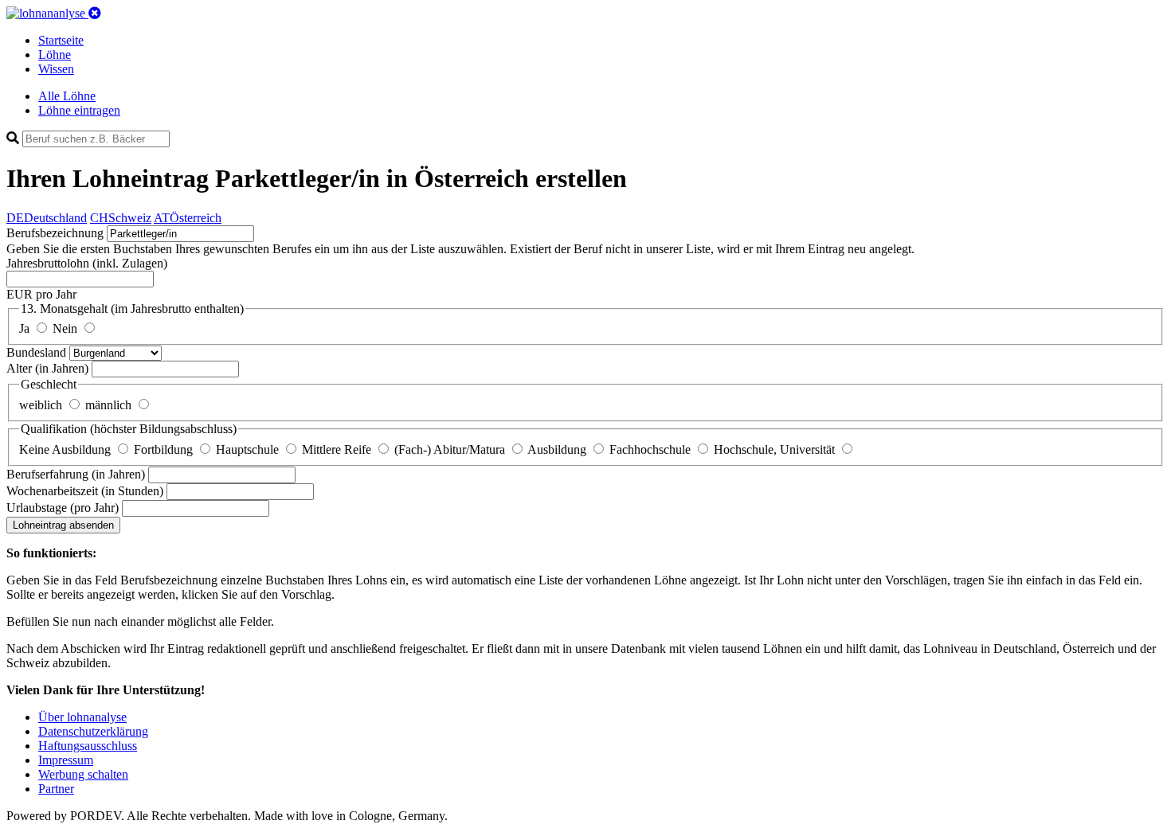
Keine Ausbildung (66, 449)
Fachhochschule (651, 449)
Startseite (61, 40)
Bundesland (37, 352)
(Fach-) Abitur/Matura (451, 449)
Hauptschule (249, 449)
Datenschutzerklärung (93, 731)
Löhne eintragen (79, 110)
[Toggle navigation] (94, 13)
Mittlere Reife (338, 449)
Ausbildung (558, 449)
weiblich (42, 405)
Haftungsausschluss (87, 745)
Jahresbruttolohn (86, 263)
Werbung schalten (83, 774)
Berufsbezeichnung (55, 233)
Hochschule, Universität (776, 449)
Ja (26, 328)
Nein (66, 328)
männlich (110, 405)
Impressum (65, 760)
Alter (47, 368)
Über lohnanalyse (82, 717)
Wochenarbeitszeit (84, 491)
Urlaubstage (62, 507)
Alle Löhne (67, 96)
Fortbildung (165, 449)
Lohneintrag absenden (63, 525)
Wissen (56, 69)
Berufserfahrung (75, 474)
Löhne (54, 54)
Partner (56, 788)
